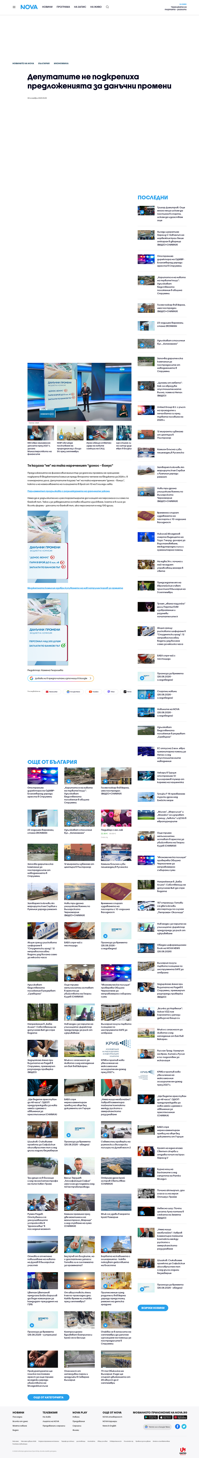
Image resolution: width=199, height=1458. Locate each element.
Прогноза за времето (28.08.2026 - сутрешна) (42, 1333)
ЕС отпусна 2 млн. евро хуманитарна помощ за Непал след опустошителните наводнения (171, 754)
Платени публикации (19, 1444)
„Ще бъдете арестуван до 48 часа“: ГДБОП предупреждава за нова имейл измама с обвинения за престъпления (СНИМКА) (42, 1106)
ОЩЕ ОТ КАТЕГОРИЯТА (48, 1397)
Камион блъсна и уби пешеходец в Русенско (114, 865)
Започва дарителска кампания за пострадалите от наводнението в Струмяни (40, 870)
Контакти (91, 1441)
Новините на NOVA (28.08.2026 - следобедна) (168, 712)
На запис (80, 6)
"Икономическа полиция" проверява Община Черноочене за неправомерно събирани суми (116, 990)
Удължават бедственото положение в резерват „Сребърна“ (41, 989)
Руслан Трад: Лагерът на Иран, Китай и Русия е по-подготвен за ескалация (171, 1055)
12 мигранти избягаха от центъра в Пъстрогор (79, 865)
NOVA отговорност (112, 1417)
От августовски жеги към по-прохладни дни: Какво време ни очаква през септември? (78, 1297)
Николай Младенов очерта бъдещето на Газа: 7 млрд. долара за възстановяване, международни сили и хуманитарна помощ (171, 541)
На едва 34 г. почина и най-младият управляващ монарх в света (170, 566)
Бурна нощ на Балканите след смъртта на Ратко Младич (169, 1174)
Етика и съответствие (161, 1441)
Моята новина (20, 1426)
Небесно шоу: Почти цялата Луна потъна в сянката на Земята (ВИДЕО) (170, 1213)
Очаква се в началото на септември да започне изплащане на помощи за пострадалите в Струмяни (116, 1337)
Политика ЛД (128, 1441)
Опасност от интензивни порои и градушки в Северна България (76, 1375)
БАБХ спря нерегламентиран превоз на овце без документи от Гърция (77, 1104)
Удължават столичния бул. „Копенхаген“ (78, 831)
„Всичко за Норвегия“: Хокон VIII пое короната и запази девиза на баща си (170, 1013)
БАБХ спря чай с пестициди (73, 944)
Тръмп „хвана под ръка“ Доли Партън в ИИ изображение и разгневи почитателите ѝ (171, 610)
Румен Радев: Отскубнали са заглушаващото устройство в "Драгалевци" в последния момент (38, 1221)
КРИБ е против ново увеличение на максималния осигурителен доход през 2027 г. (113, 1066)
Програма (63, 6)
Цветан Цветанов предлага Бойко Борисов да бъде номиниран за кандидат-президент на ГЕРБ (42, 1298)
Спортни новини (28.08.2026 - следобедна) (167, 694)
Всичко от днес (20, 1421)
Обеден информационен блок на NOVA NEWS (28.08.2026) (171, 948)
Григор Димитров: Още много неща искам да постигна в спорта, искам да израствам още (171, 214)
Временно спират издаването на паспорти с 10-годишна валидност (115, 907)
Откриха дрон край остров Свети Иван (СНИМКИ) (113, 1180)
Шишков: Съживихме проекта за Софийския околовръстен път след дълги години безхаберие (42, 1146)
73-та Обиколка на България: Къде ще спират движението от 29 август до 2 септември (115, 1377)
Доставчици (80, 1441)
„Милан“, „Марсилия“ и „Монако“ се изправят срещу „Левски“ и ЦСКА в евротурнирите (171, 816)
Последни (17, 1417)
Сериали (77, 1426)
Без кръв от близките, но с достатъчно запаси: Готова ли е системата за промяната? (79, 1260)
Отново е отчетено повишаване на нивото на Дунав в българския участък (41, 1260)
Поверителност (116, 1441)
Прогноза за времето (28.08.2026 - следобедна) (114, 945)
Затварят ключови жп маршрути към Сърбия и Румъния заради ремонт (42, 906)
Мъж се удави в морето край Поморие (115, 1215)
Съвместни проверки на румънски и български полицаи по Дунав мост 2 (116, 1144)
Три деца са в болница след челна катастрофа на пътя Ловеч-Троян (42, 1180)
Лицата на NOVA (51, 1421)
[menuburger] (14, 6)
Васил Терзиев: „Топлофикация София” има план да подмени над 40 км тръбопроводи (79, 1182)
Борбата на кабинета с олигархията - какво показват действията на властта (115, 1260)
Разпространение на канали (48, 1441)
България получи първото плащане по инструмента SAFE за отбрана (116, 1028)
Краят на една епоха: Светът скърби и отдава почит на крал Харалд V (171, 1153)
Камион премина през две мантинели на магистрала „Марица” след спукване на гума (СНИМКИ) (78, 1220)
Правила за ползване (143, 1441)
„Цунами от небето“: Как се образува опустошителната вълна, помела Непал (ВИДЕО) (169, 389)
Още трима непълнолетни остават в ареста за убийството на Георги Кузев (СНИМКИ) (79, 990)
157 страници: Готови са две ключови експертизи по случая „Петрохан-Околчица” (170, 907)
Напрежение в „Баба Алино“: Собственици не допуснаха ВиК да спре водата (41, 1028)
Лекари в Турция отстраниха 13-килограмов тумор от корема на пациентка (170, 777)
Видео (16, 1430)
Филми (76, 1430)
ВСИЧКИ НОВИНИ (152, 1307)
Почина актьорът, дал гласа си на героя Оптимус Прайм (171, 1193)
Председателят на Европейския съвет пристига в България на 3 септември (171, 587)
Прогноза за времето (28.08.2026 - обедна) (77, 1143)
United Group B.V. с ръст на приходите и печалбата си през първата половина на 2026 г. (171, 413)
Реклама (15, 1441)
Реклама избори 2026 (28, 1441)
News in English (109, 1426)
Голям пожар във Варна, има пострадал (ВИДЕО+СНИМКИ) (115, 790)
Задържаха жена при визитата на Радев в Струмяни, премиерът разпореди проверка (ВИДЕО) (41, 1066)
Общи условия (102, 1441)
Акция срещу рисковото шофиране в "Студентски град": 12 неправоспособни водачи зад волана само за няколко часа (42, 950)
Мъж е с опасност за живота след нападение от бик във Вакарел (79, 1063)
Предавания (79, 1421)
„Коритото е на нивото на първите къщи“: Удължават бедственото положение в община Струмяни (78, 795)
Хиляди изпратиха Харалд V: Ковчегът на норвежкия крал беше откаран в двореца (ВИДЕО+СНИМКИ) (170, 238)
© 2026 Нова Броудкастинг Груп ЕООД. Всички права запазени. (34, 1451)
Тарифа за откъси (67, 1441)
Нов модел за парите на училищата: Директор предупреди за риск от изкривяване (78, 1028)
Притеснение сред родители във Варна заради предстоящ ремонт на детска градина (113, 1298)
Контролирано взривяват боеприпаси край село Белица (78, 1334)
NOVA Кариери (110, 1421)
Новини (47, 6)
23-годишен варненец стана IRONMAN (40, 831)
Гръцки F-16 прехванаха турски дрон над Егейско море (171, 796)
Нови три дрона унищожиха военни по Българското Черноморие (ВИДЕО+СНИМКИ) (77, 909)
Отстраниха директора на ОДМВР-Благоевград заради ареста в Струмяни (41, 792)
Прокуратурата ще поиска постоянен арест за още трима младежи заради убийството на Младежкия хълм (40, 1378)
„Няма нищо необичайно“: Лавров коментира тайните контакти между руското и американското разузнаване (116, 1106)
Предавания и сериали (54, 1426)
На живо (96, 6)
